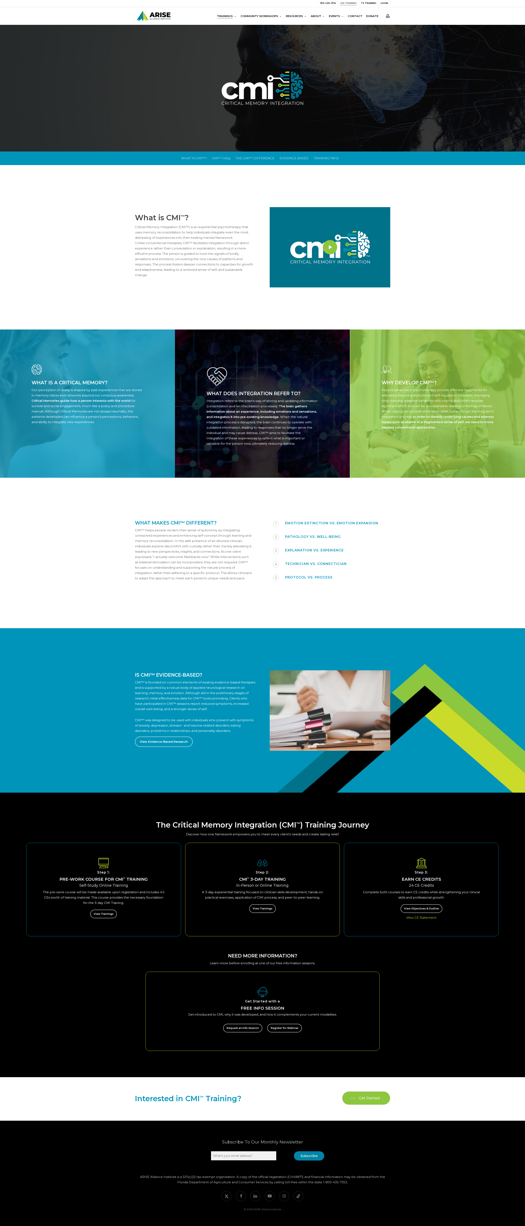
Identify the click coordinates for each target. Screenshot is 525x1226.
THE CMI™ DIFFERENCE (255, 158)
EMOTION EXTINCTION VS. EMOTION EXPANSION (331, 523)
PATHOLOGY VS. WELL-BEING (313, 537)
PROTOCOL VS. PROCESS (309, 577)
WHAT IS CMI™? (194, 158)
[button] (164, 742)
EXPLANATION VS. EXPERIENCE (314, 550)
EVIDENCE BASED (294, 158)
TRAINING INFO (326, 158)
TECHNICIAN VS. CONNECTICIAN (316, 564)
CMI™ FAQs (221, 158)
